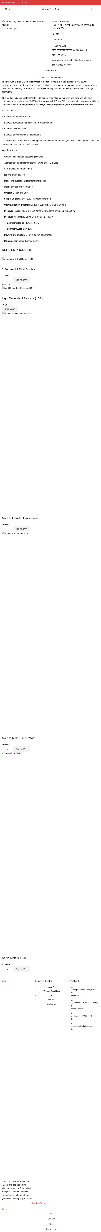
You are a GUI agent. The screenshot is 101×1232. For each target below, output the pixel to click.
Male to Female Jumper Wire (20, 518)
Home (54, 21)
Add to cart (60, 46)
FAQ (51, 995)
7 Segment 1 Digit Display (18, 269)
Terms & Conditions (52, 991)
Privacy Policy (51, 987)
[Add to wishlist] (19, 264)
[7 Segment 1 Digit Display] (17, 259)
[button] (21, 280)
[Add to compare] (5, 264)
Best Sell (64, 21)
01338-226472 (24, 2)
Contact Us (51, 1004)
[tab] (50, 70)
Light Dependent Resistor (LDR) (22, 298)
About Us (51, 1000)
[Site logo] (50, 9)
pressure (68, 65)
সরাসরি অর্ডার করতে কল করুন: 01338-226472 (69, 50)
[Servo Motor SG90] (50, 850)
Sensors (87, 60)
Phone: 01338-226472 (82, 1016)
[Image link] (17, 1078)
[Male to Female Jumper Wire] (50, 411)
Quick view (12, 264)
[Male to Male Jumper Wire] (50, 630)
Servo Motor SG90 (14, 958)
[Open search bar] (92, 9)
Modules (78, 60)
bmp (60, 65)
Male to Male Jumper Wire (18, 738)
